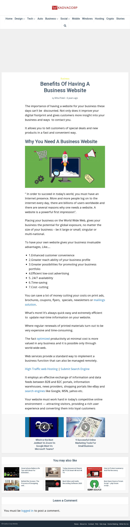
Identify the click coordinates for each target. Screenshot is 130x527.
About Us (83, 524)
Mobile (76, 18)
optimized (43, 338)
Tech (30, 18)
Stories (120, 18)
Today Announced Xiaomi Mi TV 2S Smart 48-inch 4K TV (72, 470)
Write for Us (123, 524)
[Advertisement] (65, 50)
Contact (91, 524)
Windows (87, 18)
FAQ (96, 524)
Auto (40, 18)
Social (64, 18)
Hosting (99, 18)
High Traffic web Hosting (41, 369)
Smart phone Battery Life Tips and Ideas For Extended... (30, 470)
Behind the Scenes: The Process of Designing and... (30, 483)
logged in (27, 510)
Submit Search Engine (75, 369)
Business (50, 18)
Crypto (110, 18)
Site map (103, 524)
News (76, 524)
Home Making (113, 524)
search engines (35, 391)
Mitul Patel (60, 98)
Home (9, 18)
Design (19, 18)
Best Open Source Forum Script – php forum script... (113, 483)
